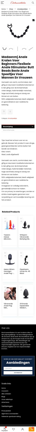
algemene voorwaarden (10, 414)
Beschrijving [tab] (8, 127)
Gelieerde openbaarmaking (11, 416)
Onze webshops (7, 399)
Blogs (3, 397)
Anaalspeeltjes (22, 9)
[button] (33, 20)
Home (4, 9)
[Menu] (2, 2)
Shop (11, 9)
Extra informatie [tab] (8, 130)
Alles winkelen (6, 394)
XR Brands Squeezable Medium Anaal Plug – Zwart (24, 308)
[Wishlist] (13, 429)
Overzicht (5, 391)
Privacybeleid (6, 411)
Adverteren (5, 402)
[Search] (32, 2)
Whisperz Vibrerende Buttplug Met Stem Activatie (25, 239)
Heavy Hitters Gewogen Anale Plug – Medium (9, 272)
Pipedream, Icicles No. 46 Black (25, 271)
